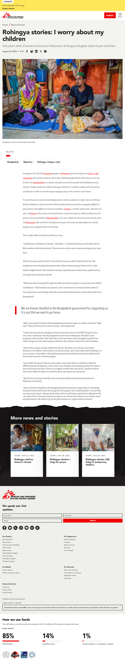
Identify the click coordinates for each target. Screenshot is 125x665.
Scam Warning (7, 592)
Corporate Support (8, 561)
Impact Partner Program (10, 553)
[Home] (32, 15)
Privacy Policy (6, 590)
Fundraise (67, 542)
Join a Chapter (68, 550)
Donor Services (7, 539)
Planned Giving (7, 556)
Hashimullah (52, 218)
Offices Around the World (10, 573)
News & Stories (18, 25)
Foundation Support (9, 558)
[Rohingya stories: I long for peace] (62, 450)
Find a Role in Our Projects (72, 573)
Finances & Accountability (11, 545)
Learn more (8, 8)
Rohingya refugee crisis (48, 162)
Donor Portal (6, 542)
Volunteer (67, 547)
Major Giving (6, 550)
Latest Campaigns (69, 539)
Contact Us (6, 587)
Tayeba (67, 209)
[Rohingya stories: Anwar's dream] (27, 450)
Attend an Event (69, 545)
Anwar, (34, 213)
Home (5, 25)
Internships (67, 578)
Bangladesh (13, 162)
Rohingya (47, 173)
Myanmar (28, 162)
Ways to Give (6, 547)
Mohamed (30, 222)
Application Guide (70, 575)
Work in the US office (71, 570)
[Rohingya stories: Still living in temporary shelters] (98, 450)
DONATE (110, 15)
